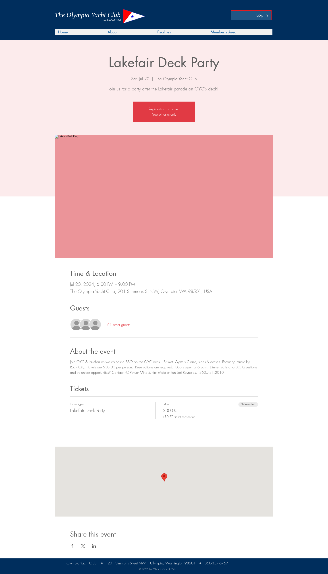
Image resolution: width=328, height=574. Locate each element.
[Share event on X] (83, 546)
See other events (164, 114)
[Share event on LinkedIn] (94, 546)
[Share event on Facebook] (72, 546)
